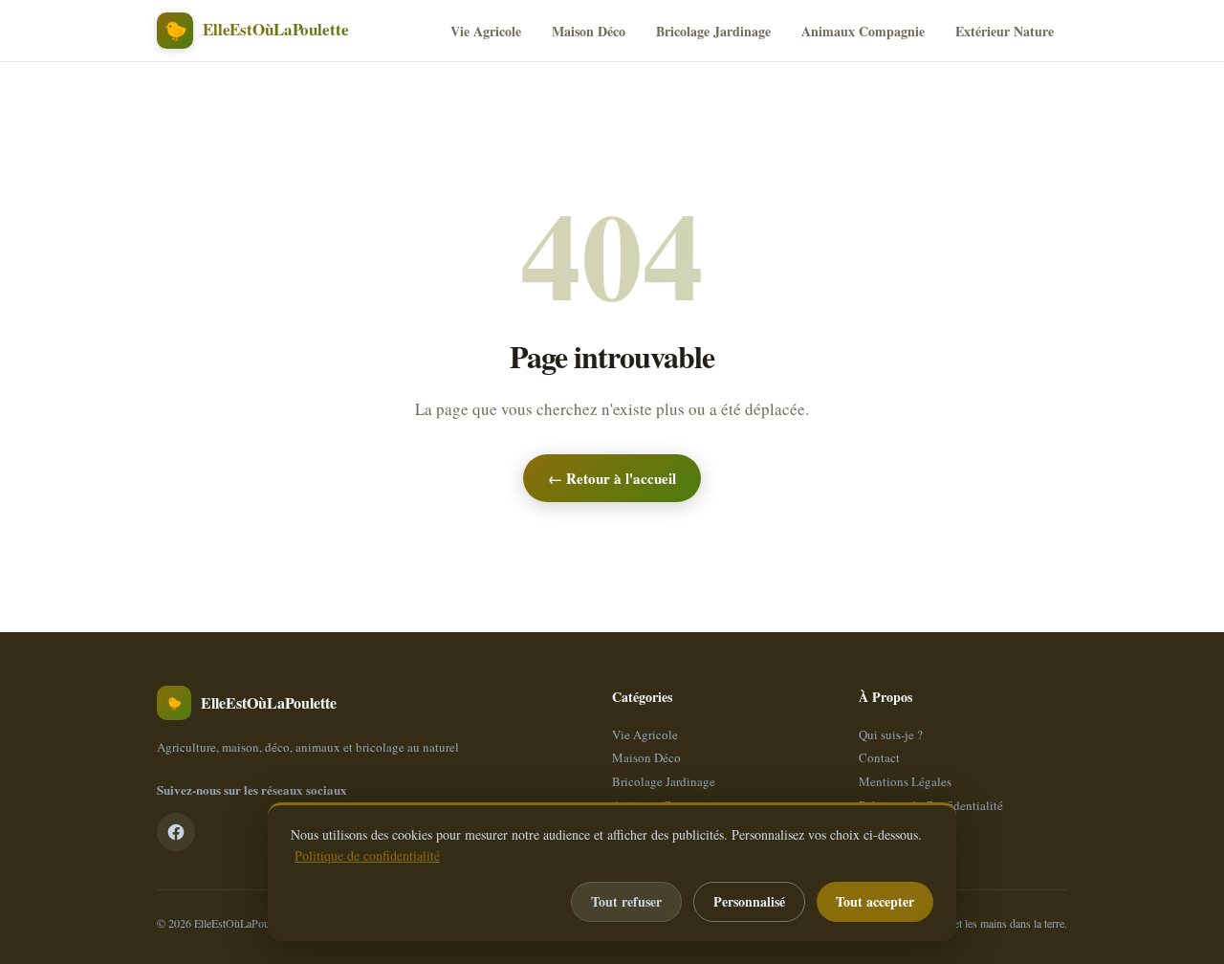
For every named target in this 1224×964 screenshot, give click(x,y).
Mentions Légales (905, 781)
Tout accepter (875, 901)
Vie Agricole (485, 31)
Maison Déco (588, 31)
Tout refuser (626, 901)
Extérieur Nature (1004, 31)
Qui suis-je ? (891, 734)
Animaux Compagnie (863, 31)
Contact (879, 757)
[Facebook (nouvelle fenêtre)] (176, 832)
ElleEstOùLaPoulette (241, 923)
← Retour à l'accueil (612, 478)
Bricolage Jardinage (713, 31)
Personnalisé (749, 901)
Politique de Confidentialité (931, 805)
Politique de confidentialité (367, 855)
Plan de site (888, 828)
